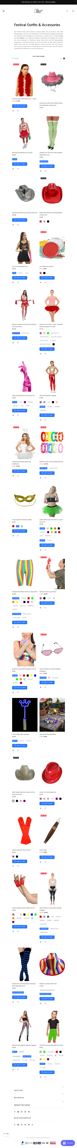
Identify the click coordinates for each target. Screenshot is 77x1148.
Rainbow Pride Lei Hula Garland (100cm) (51, 462)
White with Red (44, 341)
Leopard (23, 598)
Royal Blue (23, 606)
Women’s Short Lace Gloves (48, 592)
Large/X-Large (16, 618)
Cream (49, 598)
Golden (28, 406)
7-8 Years (49, 407)
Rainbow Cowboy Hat (45, 994)
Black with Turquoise (56, 337)
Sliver (21, 406)
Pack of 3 (29, 741)
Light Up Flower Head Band (48, 734)
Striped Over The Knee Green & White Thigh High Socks (51, 154)
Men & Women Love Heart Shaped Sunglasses (50, 670)
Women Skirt (25, 333)
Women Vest (16, 333)
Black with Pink (55, 333)
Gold (49, 402)
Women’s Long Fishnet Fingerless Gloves (24, 669)
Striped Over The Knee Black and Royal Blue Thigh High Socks (23, 985)
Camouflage (16, 598)
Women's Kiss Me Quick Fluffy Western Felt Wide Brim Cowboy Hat (51, 104)
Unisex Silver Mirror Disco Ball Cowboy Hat (24, 213)
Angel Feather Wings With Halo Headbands (21, 463)
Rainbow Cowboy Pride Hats (48, 984)
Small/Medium (17, 614)
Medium (20, 273)
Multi (41, 536)
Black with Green (44, 337)
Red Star (49, 920)
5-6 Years (42, 407)
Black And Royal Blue (18, 992)
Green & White (44, 161)
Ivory (20, 402)
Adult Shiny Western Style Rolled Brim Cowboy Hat (51, 214)
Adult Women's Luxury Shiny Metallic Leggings (50, 909)
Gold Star (56, 920)
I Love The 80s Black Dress (20, 266)
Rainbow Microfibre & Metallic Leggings (24, 1045)
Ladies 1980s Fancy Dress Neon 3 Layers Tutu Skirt (51, 521)
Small (14, 273)
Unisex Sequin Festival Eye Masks (22, 520)
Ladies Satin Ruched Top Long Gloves (23, 395)
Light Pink (15, 406)
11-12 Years (42, 410)
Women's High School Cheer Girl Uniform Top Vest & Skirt (24, 325)
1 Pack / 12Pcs (43, 468)
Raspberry (30, 402)
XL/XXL (24, 618)
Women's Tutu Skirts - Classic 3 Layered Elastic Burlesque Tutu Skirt (51, 325)
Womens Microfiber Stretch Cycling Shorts (24, 592)
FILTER (16, 58)
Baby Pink (47, 536)
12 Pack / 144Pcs (53, 468)
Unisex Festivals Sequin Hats (48, 792)
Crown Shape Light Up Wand (20, 734)
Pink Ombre (43, 678)
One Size (42, 540)
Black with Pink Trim (45, 344)
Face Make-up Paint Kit (47, 266)
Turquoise (53, 341)
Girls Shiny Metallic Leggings (48, 395)
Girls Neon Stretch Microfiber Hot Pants (51, 1045)
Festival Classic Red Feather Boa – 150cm (24, 99)
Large (26, 273)
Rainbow (42, 528)
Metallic (15, 1052)
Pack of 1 (15, 741)
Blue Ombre (55, 678)
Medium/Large (27, 614)
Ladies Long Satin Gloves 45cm (21, 850)
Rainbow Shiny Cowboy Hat (47, 990)
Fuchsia (15, 402)
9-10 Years (57, 407)
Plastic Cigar (43, 850)
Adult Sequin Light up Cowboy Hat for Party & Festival (23, 793)
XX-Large (25, 1060)
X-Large (15, 159)
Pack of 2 (22, 741)
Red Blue (42, 920)
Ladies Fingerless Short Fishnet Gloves (23, 908)
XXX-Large (32, 1060)
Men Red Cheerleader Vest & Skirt (22, 153)
